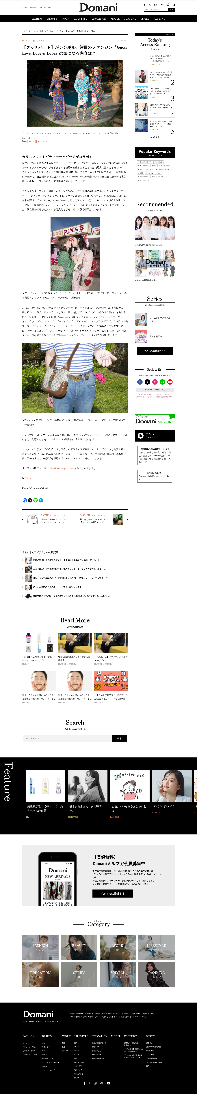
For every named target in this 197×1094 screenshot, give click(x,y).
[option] (45, 792)
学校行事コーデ (97, 1047)
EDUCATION (99, 18)
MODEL (115, 18)
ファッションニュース (31, 1055)
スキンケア (46, 1047)
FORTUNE (130, 18)
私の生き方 (78, 1070)
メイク (44, 1043)
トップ (24, 31)
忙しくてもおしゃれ (146, 169)
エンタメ (77, 1051)
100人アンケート (80, 1074)
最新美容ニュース (48, 1058)
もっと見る (154, 137)
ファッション (33, 31)
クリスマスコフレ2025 (50, 1062)
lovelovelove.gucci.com (62, 468)
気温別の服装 (144, 176)
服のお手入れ (165, 165)
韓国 (141, 173)
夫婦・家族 (78, 1066)
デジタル (65, 1051)
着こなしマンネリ (145, 162)
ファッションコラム (30, 1047)
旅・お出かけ (79, 1062)
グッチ (28, 478)
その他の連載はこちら (155, 351)
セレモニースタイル (154, 173)
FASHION (37, 18)
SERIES (145, 18)
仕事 (63, 1047)
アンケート (153, 434)
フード (76, 1047)
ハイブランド (43, 141)
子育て (76, 1058)
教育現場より (96, 1051)
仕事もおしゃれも (163, 169)
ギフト (32, 141)
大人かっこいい (144, 180)
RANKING (159, 18)
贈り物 (76, 1078)
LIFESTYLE (80, 18)
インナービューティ (49, 1070)
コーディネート (28, 1043)
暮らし (76, 1043)
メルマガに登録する (113, 893)
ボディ (44, 1055)
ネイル (44, 1066)
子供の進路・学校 (98, 1058)
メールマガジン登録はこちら (154, 390)
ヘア (43, 1051)
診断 (154, 165)
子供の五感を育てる (99, 1043)
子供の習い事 (96, 1055)
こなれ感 (159, 162)
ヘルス (76, 1055)
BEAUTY (52, 18)
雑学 (63, 1043)
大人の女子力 (144, 165)
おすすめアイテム (46, 31)
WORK (65, 18)
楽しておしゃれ (158, 176)
